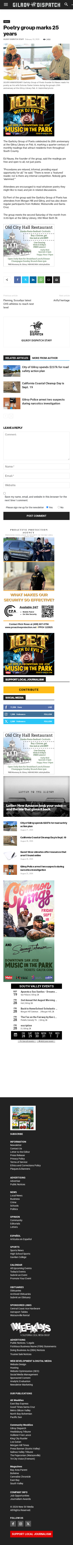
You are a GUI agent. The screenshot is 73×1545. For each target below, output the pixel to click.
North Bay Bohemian (21, 1413)
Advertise (15, 1181)
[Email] (48, 279)
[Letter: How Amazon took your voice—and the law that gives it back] (36, 796)
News (6, 21)
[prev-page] (5, 416)
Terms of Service (18, 1162)
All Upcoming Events (21, 1268)
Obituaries (15, 1290)
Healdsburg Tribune (20, 1431)
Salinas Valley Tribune (21, 1452)
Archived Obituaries (20, 1294)
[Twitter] (25, 279)
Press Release (17, 1155)
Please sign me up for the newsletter (25, 507)
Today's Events (18, 1271)
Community (16, 1220)
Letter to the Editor (20, 1152)
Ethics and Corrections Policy (25, 1165)
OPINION (15, 1216)
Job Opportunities (19, 1495)
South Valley (16, 1483)
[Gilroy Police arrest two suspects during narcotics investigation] (11, 403)
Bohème (14, 1473)
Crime (13, 1202)
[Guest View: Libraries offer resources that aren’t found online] (10, 855)
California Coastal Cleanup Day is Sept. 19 (43, 837)
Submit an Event (18, 1275)
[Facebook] (17, 279)
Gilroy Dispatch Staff (13, 39)
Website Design (18, 1364)
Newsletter (16, 1145)
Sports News (17, 1250)
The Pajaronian (18, 1455)
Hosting (14, 1367)
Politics (14, 1209)
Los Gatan (15, 1441)
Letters (14, 1227)
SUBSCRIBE (16, 1134)
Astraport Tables (19, 1312)
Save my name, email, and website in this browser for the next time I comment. (36, 498)
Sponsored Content (20, 1378)
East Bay (15, 1480)
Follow (48, 714)
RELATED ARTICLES (16, 358)
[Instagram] (20, 1524)
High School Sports (20, 1253)
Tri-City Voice (17, 1458)
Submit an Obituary (20, 1297)
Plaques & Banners (20, 1168)
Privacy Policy (17, 1158)
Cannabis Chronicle (20, 1476)
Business (15, 1199)
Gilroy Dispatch (18, 1428)
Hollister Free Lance (20, 1435)
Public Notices (17, 1184)
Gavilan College (18, 1257)
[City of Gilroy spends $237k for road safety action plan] (11, 371)
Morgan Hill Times (19, 1445)
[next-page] (11, 416)
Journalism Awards (20, 1499)
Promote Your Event (20, 1278)
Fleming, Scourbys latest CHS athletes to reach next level (18, 304)
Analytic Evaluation (20, 1381)
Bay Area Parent (18, 1470)
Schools (14, 1205)
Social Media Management (24, 1374)
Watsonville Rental (20, 1315)
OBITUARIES (17, 1287)
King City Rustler (19, 1438)
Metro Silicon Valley (20, 1410)
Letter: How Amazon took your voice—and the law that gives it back (36, 807)
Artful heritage (61, 300)
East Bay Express (19, 1403)
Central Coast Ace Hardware (25, 1308)
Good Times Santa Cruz (22, 1407)
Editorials (15, 1223)
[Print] (56, 279)
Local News (16, 1195)
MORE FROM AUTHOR (45, 358)
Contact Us (16, 1148)
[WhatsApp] (41, 279)
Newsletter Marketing (21, 1384)
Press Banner (17, 1448)
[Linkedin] (33, 279)
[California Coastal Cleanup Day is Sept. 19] (11, 387)
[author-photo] (36, 328)
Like (50, 707)
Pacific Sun (16, 1417)
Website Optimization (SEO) (24, 1371)
